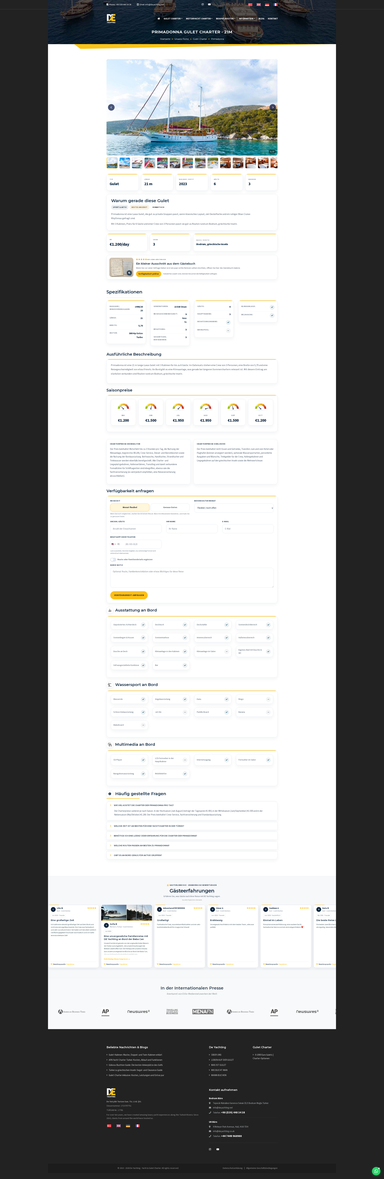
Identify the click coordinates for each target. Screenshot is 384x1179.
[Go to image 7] (187, 162)
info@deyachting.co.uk (223, 1131)
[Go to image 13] (263, 162)
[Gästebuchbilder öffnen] (121, 267)
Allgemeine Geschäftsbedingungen (262, 1168)
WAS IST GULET (218, 1065)
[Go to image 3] (137, 162)
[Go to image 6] (175, 162)
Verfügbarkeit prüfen (148, 274)
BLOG (261, 18)
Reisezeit (115, 501)
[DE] (267, 4)
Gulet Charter (200, 39)
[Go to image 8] (200, 162)
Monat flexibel (130, 507)
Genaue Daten (170, 507)
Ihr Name (171, 521)
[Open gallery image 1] (192, 107)
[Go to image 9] (212, 162)
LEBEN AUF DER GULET (222, 1060)
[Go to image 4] (149, 162)
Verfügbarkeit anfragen (129, 595)
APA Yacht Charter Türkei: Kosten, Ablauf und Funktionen (135, 1060)
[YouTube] (209, 4)
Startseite (165, 39)
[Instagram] (203, 4)
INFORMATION (246, 18)
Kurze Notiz (116, 565)
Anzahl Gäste (117, 521)
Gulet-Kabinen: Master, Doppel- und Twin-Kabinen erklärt (135, 1054)
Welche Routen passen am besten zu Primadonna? (141, 845)
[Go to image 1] (112, 162)
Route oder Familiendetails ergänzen (135, 559)
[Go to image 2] (124, 162)
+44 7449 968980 (231, 1136)
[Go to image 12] (250, 162)
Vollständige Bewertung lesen (116, 959)
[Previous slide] (111, 107)
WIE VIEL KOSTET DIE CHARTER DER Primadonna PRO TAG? (143, 805)
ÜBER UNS (216, 1054)
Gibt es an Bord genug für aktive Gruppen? (137, 855)
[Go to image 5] (162, 162)
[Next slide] (272, 107)
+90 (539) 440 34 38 (233, 1112)
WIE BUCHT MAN (219, 1070)
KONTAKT (273, 18)
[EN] (259, 4)
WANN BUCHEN (218, 1075)
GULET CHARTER (172, 18)
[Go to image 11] (238, 162)
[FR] (275, 4)
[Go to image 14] (275, 162)
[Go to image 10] (225, 162)
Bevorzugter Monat (205, 501)
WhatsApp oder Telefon (122, 537)
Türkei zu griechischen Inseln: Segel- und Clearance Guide (135, 1070)
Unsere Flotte (181, 39)
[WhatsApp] (376, 1171)
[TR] (250, 4)
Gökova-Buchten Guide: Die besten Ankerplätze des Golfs (136, 1065)
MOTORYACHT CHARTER (198, 18)
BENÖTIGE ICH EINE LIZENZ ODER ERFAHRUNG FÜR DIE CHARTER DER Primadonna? (155, 836)
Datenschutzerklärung (233, 1168)
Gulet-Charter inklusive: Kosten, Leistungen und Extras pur (136, 1075)
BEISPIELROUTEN (225, 18)
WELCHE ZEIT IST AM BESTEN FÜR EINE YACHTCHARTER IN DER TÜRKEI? (148, 826)
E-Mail (225, 521)
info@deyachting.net (223, 1107)
